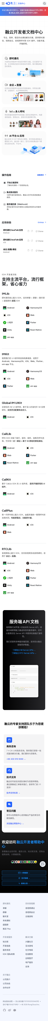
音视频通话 (30, 908)
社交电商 (29, 950)
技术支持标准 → (13, 793)
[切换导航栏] (3, 3)
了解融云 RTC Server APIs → (24, 653)
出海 (27, 966)
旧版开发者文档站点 (27, 10)
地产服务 (29, 962)
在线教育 (29, 954)
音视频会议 (30, 912)
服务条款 (6, 950)
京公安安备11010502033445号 (27, 1001)
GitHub (41, 222)
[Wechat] (14, 1010)
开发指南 (6, 946)
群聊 (5, 912)
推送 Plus (7, 929)
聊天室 (5, 916)
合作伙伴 (6, 988)
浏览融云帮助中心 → (15, 823)
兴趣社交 (29, 942)
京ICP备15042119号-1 (11, 1004)
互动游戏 (29, 946)
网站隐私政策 (8, 1001)
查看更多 (40, 175)
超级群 (5, 925)
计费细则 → (25, 873)
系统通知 (6, 920)
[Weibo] (9, 1010)
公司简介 (6, 979)
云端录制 (29, 916)
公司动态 (6, 983)
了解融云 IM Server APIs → (24, 650)
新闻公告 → (25, 883)
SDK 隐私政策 (9, 954)
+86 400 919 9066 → (16, 759)
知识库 (5, 942)
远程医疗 (29, 958)
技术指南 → (25, 878)
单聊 (5, 908)
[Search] (44, 3)
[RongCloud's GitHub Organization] (4, 1010)
